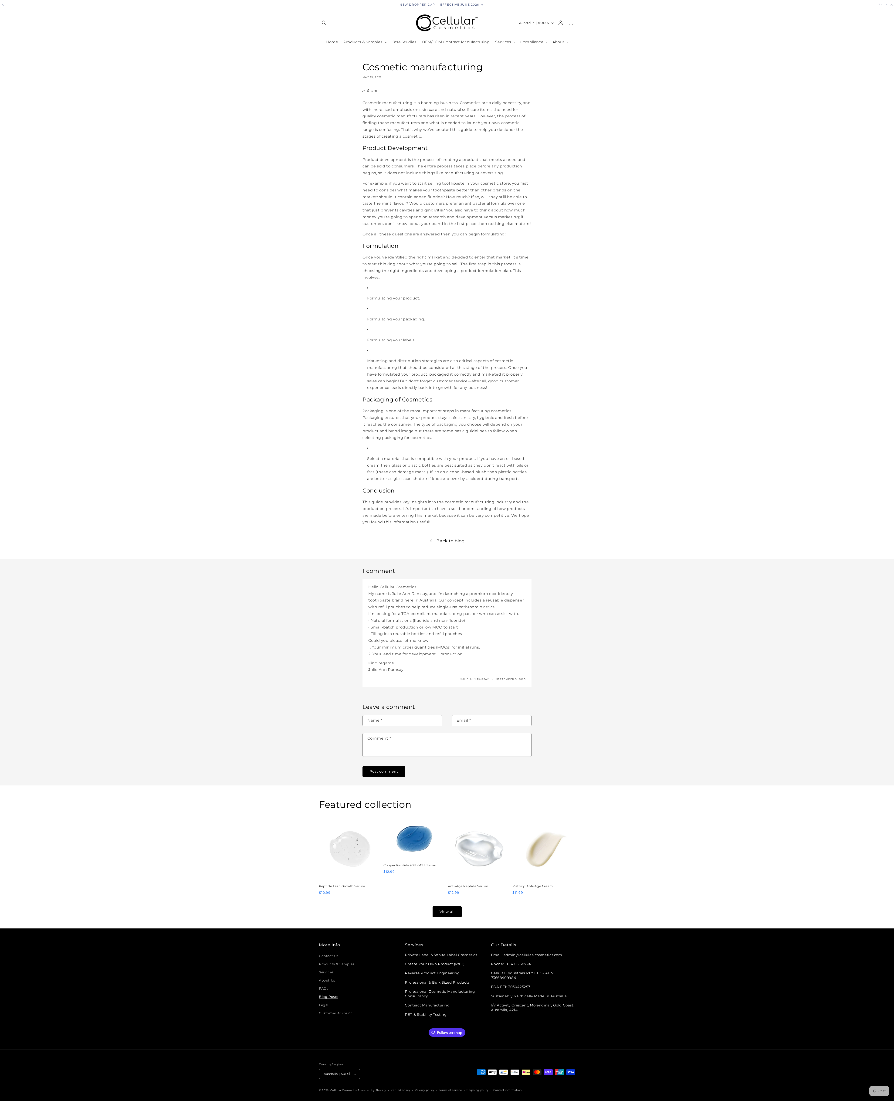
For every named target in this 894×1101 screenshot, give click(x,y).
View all (447, 911)
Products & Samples (336, 964)
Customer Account (335, 1013)
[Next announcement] (886, 4)
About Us (327, 980)
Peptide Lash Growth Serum (342, 886)
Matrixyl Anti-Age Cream (532, 886)
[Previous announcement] (3, 4)
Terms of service (450, 1090)
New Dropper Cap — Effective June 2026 (439, 4)
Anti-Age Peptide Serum (468, 886)
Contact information (507, 1090)
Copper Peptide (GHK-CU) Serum (410, 865)
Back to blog (450, 541)
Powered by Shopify (372, 1090)
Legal (323, 1005)
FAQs (323, 988)
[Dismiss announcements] (891, 4)
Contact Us (329, 956)
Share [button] (372, 90)
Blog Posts (328, 997)
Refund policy (400, 1090)
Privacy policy (424, 1090)
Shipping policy (478, 1090)
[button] (324, 23)
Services (326, 972)
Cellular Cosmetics (343, 1090)
